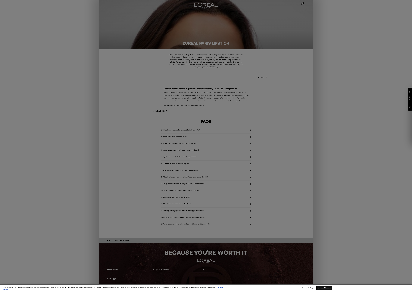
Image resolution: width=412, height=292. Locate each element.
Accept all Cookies (324, 288)
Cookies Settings (308, 288)
